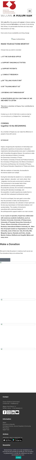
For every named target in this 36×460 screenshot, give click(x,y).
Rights (4, 422)
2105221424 (6, 403)
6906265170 (19, 408)
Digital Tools (6, 429)
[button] (5, 260)
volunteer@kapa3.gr (7, 116)
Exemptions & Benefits (9, 424)
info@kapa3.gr (14, 403)
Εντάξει (18, 457)
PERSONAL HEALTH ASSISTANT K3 (12, 437)
